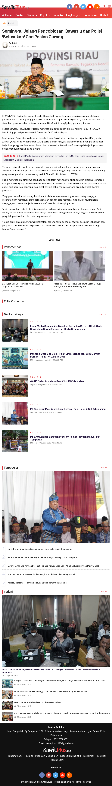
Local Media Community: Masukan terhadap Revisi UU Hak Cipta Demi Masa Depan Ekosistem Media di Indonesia (66, 327)
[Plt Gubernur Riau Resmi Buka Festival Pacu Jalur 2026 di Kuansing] (56, 507)
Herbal (104, 15)
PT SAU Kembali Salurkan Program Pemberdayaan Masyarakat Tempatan (65, 438)
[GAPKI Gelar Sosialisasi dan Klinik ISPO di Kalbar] (7, 705)
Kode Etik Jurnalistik (70, 755)
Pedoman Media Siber (46, 755)
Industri (58, 15)
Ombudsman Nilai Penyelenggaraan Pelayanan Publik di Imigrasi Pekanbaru (50, 691)
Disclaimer (88, 755)
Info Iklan (101, 755)
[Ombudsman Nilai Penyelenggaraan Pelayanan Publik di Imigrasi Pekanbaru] (7, 694)
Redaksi (13, 43)
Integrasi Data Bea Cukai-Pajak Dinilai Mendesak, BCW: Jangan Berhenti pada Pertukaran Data (65, 355)
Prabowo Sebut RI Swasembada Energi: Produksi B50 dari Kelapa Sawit (42, 574)
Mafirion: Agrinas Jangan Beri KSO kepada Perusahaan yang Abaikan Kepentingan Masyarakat (53, 566)
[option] (28, 272)
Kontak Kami (57, 759)
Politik (19, 15)
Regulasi (45, 15)
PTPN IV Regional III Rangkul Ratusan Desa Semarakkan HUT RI (37, 582)
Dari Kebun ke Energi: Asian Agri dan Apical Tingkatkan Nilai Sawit (22, 285)
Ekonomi (31, 15)
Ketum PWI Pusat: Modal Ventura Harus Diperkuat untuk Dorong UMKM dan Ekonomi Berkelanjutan (62, 713)
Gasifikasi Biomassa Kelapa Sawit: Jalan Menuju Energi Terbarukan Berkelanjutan (77, 285)
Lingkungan (73, 15)
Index (101, 247)
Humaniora (90, 15)
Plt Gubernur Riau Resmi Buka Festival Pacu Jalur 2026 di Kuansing (68, 409)
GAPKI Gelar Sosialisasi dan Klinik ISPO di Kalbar (57, 381)
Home (8, 15)
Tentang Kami (15, 755)
